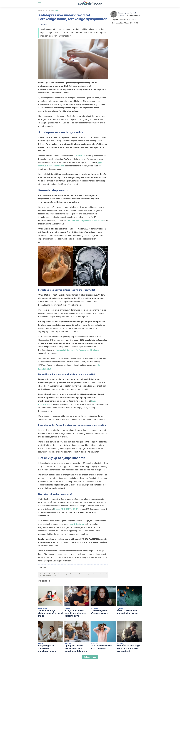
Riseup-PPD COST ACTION (66, 509)
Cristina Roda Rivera (132, 15)
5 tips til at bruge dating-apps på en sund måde (50, 613)
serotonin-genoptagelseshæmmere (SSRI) (85, 220)
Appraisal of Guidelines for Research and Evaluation (78, 350)
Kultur (56, 10)
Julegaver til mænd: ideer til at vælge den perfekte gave (75, 613)
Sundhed (41, 10)
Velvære (120, 608)
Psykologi (94, 608)
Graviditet (49, 10)
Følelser (67, 643)
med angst (80, 156)
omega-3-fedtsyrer (75, 524)
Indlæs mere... (90, 657)
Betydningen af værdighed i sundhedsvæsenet (47, 648)
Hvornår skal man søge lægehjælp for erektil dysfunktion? (128, 648)
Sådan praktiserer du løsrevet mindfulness (127, 611)
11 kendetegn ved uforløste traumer (100, 611)
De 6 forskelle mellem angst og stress (101, 647)
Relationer (42, 608)
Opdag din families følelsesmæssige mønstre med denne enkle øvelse (74, 648)
